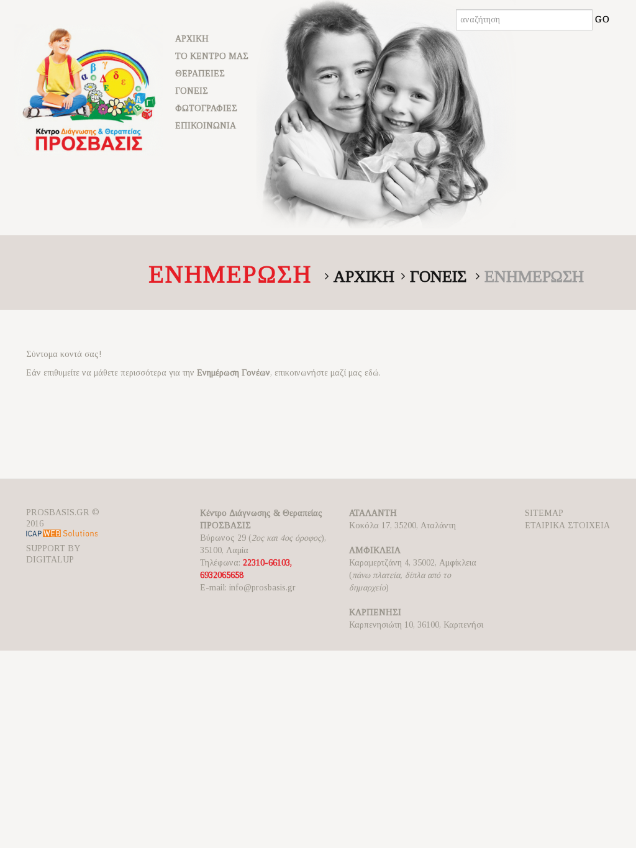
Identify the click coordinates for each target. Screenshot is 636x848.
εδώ (372, 372)
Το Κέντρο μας (211, 56)
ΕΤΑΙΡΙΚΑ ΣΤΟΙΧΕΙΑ (567, 525)
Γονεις (438, 277)
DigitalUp (50, 559)
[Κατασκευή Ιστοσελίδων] (62, 536)
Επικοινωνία (205, 125)
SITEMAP (544, 513)
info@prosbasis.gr (262, 587)
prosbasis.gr (57, 512)
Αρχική (192, 38)
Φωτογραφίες (206, 108)
